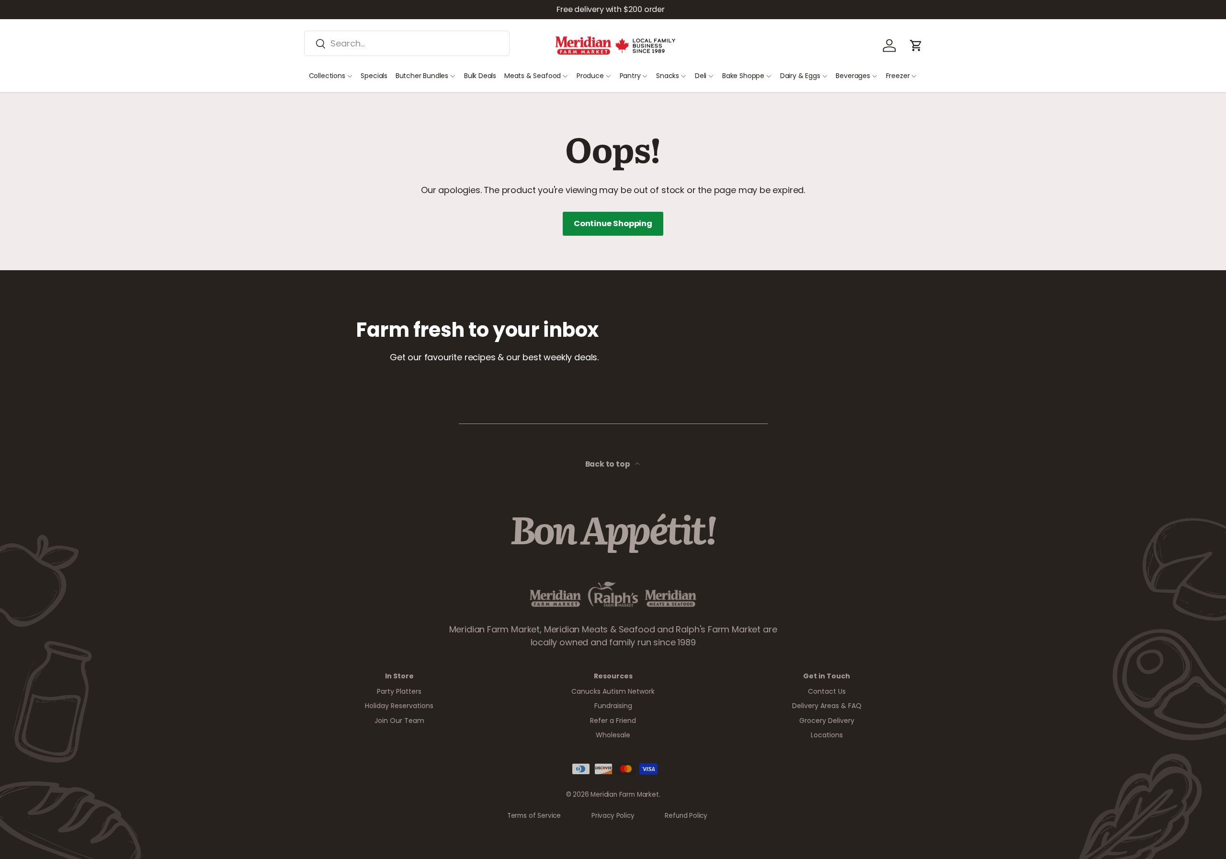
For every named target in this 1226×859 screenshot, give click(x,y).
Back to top (608, 464)
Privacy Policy (612, 815)
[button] (916, 45)
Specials (374, 75)
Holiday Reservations (399, 705)
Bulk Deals (480, 75)
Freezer (898, 75)
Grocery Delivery (826, 720)
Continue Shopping (613, 223)
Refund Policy (686, 815)
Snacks (667, 75)
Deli (700, 75)
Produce (590, 75)
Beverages (853, 75)
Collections (327, 75)
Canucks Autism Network (613, 691)
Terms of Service (534, 815)
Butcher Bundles (422, 75)
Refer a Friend (613, 720)
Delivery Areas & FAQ (827, 705)
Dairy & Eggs (800, 75)
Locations (827, 735)
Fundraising (613, 705)
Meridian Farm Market (624, 794)
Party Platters (399, 691)
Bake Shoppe (743, 75)
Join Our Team (399, 720)
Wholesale (613, 735)
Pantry (630, 75)
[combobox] (407, 43)
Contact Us (827, 691)
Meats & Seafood (532, 75)
